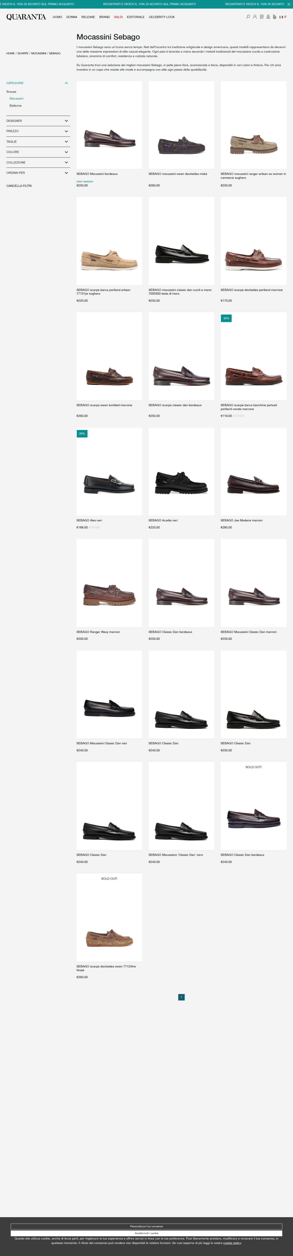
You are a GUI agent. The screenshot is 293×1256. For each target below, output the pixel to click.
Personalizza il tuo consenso (146, 1226)
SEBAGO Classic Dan (163, 743)
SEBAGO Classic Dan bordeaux (170, 632)
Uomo (57, 17)
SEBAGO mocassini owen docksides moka (178, 174)
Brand (104, 17)
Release (88, 17)
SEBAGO (54, 53)
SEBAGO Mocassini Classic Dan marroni (248, 632)
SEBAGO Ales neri (89, 520)
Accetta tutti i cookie (146, 1233)
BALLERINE (16, 105)
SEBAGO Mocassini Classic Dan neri (102, 743)
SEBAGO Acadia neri (163, 520)
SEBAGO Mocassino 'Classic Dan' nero (176, 855)
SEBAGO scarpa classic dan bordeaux (175, 405)
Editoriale (136, 17)
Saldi (118, 17)
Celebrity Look (162, 17)
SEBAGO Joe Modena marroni (242, 520)
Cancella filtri (19, 186)
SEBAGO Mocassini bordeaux (97, 174)
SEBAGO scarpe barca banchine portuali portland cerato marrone (249, 407)
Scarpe (23, 53)
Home (10, 53)
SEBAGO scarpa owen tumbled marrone (104, 405)
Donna (71, 17)
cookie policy (232, 1243)
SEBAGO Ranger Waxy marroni (98, 632)
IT (285, 16)
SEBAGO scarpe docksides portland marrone (252, 290)
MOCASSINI (38, 53)
